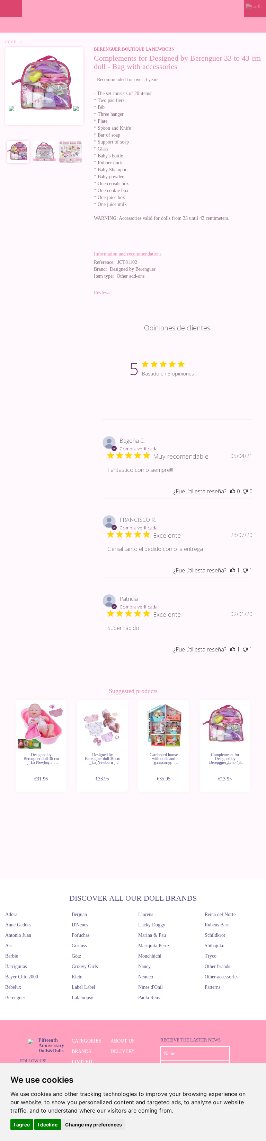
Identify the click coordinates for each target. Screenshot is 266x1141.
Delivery (122, 1051)
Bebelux (13, 987)
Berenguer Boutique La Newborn (134, 49)
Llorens (145, 914)
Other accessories (221, 976)
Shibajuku (214, 945)
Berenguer (15, 997)
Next (251, 746)
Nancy (144, 966)
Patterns (212, 987)
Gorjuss (79, 945)
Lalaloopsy (82, 997)
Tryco (210, 956)
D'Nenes (80, 924)
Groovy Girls (85, 966)
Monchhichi (149, 956)
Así (8, 945)
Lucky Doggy (151, 924)
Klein (77, 976)
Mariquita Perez (153, 945)
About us (122, 1041)
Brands (81, 1051)
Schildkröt (215, 935)
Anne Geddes (18, 924)
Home (10, 42)
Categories (86, 1041)
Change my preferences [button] (93, 1124)
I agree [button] (22, 1124)
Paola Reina (149, 997)
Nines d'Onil (150, 987)
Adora (11, 914)
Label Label (83, 987)
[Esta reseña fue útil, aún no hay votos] (232, 491)
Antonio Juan (18, 935)
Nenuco (145, 976)
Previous (14, 746)
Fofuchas (80, 935)
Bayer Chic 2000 (21, 976)
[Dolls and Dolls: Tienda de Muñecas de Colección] (133, 8)
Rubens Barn (217, 924)
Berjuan (79, 914)
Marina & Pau (152, 935)
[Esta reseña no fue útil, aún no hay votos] (245, 491)
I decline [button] (47, 1124)
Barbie (11, 956)
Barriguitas (16, 966)
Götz (76, 956)
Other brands (217, 966)
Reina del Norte (220, 914)
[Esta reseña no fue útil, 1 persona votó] (245, 570)
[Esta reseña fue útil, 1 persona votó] (232, 570)
